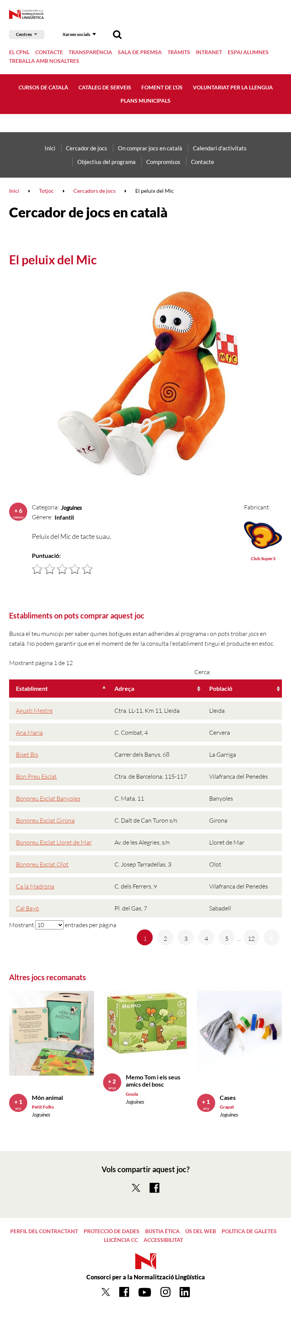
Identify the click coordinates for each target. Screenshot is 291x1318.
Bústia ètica (162, 1231)
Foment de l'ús (162, 87)
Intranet (209, 52)
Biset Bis (27, 754)
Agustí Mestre (34, 710)
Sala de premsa (140, 52)
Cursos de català (43, 87)
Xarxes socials (76, 34)
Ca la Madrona (35, 886)
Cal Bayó (27, 908)
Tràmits (178, 52)
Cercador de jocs (86, 148)
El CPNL (19, 52)
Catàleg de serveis (104, 87)
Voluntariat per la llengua (233, 87)
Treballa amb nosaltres (44, 61)
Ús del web (200, 1231)
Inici (50, 148)
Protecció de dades (111, 1231)
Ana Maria (29, 732)
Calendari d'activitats (220, 148)
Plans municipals (145, 100)
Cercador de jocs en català (88, 212)
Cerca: (202, 672)
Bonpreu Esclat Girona (45, 820)
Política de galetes (249, 1231)
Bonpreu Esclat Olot (42, 864)
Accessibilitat (163, 1240)
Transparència (90, 52)
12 (251, 938)
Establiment (32, 688)
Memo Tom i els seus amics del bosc (153, 1080)
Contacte (49, 52)
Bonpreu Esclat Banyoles (48, 798)
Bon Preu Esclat (36, 776)
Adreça (124, 688)
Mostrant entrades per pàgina (62, 925)
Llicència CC (121, 1240)
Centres (24, 34)
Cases (228, 1097)
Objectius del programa (106, 161)
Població (220, 688)
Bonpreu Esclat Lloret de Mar (54, 842)
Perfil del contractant (44, 1231)
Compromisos (163, 161)
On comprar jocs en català (150, 148)
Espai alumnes (248, 52)
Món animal (47, 1097)
